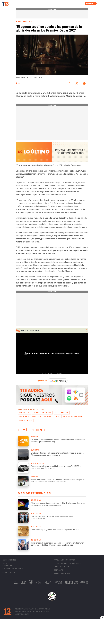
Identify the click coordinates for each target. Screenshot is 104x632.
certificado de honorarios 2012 (69, 563)
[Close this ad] (102, 617)
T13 (18, 83)
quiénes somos (9, 560)
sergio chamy (25, 421)
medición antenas (62, 567)
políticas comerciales (13, 569)
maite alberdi (62, 413)
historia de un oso (42, 413)
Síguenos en (42, 381)
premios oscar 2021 (72, 417)
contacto (58, 570)
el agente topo (51, 417)
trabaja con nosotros (64, 560)
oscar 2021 (24, 413)
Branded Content (62, 573)
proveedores (9, 572)
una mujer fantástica (30, 417)
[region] (52, 626)
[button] (69, 83)
